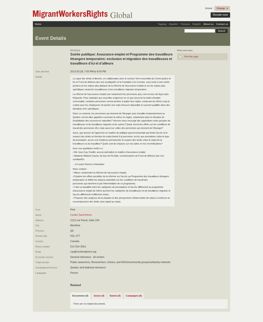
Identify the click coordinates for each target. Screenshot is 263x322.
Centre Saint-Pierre (81, 215)
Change (221, 8)
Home (38, 24)
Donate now (220, 14)
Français (185, 24)
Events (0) (115, 295)
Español (173, 24)
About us (208, 24)
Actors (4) (99, 295)
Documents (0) (80, 295)
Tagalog (162, 24)
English (197, 24)
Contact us (222, 24)
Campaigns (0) (134, 295)
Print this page (191, 56)
